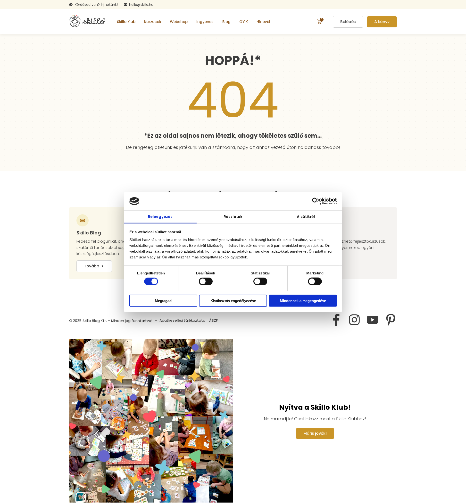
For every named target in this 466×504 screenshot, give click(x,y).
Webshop (179, 21)
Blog (226, 21)
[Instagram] (354, 320)
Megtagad (163, 300)
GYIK (243, 21)
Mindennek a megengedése (303, 300)
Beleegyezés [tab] (160, 216)
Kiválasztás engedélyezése (233, 300)
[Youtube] (372, 320)
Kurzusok (152, 21)
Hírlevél (263, 21)
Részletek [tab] (233, 216)
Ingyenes (205, 21)
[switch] (206, 281)
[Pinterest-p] (391, 320)
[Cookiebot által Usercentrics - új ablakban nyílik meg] (315, 201)
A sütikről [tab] (306, 216)
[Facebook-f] (336, 320)
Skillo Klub (126, 21)
